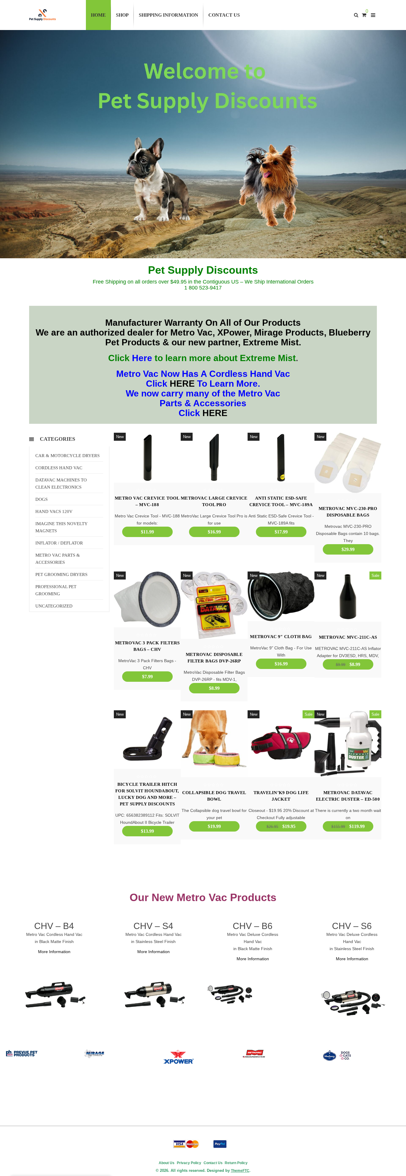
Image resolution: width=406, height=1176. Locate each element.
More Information (54, 951)
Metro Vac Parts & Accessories (57, 559)
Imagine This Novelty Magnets (61, 527)
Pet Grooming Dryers (61, 574)
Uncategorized (54, 606)
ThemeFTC (240, 1171)
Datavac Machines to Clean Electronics (61, 483)
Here (142, 358)
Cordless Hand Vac (58, 467)
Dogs (41, 499)
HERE (182, 383)
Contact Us (213, 1163)
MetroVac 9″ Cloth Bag (281, 636)
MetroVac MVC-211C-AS (348, 637)
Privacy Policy (189, 1163)
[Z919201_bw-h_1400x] (229, 993)
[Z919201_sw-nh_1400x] (153, 994)
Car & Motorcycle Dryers (67, 455)
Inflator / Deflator (59, 543)
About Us (166, 1163)
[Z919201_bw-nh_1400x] (54, 994)
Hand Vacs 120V (54, 511)
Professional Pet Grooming (55, 590)
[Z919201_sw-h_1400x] (352, 1001)
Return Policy (236, 1163)
